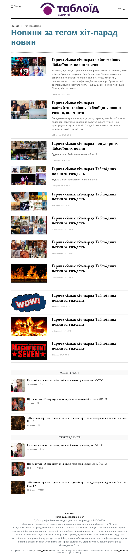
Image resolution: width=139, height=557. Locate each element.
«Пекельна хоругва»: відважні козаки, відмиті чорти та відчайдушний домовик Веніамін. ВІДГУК (77, 419)
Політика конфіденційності (69, 516)
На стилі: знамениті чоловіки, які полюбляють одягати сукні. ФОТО (65, 380)
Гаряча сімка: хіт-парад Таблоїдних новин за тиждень (84, 171)
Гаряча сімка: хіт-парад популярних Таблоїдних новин (85, 146)
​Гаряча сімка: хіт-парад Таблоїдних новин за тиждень (84, 298)
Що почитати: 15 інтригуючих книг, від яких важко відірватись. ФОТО (67, 399)
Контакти (69, 513)
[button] (15, 6)
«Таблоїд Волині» (42, 550)
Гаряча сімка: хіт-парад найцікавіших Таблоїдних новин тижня (86, 62)
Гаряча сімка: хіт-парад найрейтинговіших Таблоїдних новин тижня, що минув (86, 107)
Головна (15, 26)
